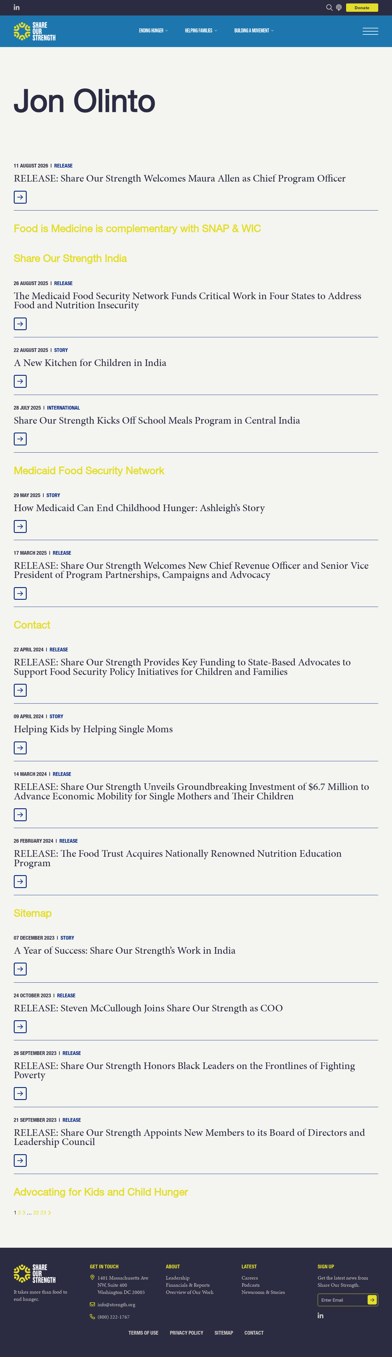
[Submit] (372, 1300)
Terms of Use (143, 1332)
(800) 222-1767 (114, 1316)
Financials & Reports (188, 1284)
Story (61, 350)
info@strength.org (116, 1304)
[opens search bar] (330, 7)
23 (43, 1212)
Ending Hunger (151, 31)
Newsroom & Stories (263, 1292)
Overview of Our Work (190, 1292)
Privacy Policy (186, 1332)
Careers (250, 1277)
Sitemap (224, 1332)
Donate (362, 7)
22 (36, 1212)
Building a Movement (251, 31)
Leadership (177, 1277)
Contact (254, 1332)
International (63, 407)
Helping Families (198, 31)
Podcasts (251, 1284)
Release (63, 165)
